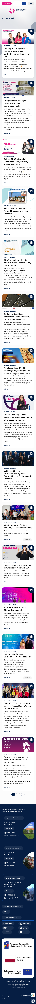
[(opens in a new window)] (33, 995)
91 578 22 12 (10, 895)
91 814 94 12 (10, 833)
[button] (33, 1001)
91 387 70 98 (10, 863)
